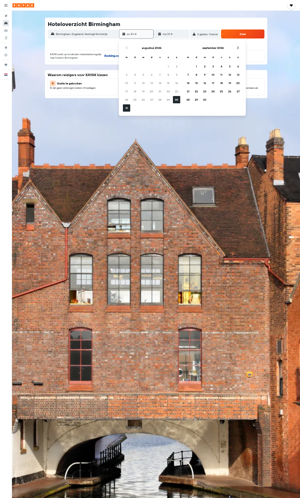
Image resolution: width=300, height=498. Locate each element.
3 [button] (126, 74)
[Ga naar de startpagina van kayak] (23, 5)
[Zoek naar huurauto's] (5, 30)
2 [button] (176, 66)
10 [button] (126, 83)
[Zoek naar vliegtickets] (5, 15)
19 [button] (143, 91)
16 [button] (176, 83)
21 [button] (160, 91)
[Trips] (5, 64)
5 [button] (143, 74)
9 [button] (176, 74)
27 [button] (151, 99)
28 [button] (159, 99)
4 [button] (135, 74)
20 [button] (151, 91)
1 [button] (168, 66)
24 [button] (126, 99)
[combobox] (86, 34)
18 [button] (135, 91)
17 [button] (126, 91)
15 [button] (168, 83)
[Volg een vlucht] (5, 54)
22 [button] (168, 91)
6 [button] (151, 74)
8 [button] (168, 74)
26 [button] (143, 99)
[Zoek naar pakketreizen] (5, 37)
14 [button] (160, 83)
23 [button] (176, 91)
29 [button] (168, 99)
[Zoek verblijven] (5, 23)
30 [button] (176, 99)
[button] (6, 5)
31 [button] (126, 108)
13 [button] (151, 83)
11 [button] (135, 83)
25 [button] (134, 99)
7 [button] (160, 74)
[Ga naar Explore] (5, 47)
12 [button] (143, 83)
